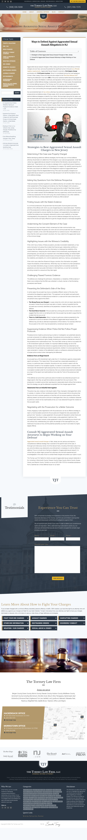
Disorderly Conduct (68, 623)
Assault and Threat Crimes (39, 789)
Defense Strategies (47, 791)
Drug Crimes (56, 793)
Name (37, 536)
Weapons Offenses (9, 61)
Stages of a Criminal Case (29, 805)
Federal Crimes (43, 795)
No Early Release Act (70, 75)
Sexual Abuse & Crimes (41, 628)
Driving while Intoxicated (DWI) (45, 793)
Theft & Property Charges (9, 57)
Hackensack (28, 1)
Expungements (8, 76)
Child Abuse (49, 789)
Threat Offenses (27, 807)
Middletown (59, 1)
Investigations (41, 797)
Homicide (26, 797)
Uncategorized (44, 807)
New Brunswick (50, 1)
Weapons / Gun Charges (14, 628)
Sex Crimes (6, 64)
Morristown (36, 1)
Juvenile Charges (9, 73)
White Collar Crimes (28, 809)
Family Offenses (35, 795)
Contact (41, 816)
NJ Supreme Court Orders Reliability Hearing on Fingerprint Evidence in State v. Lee (10, 105)
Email (52, 536)
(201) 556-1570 (74, 7)
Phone (68, 536)
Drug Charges (7, 49)
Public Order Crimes (57, 801)
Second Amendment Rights (40, 803)
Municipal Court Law (28, 799)
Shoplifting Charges (69, 618)
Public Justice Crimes (47, 801)
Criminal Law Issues (28, 791)
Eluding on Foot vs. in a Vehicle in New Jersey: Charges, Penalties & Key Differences (9, 128)
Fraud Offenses (51, 795)
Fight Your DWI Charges (14, 618)
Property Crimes (27, 801)
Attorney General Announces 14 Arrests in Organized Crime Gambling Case (11, 145)
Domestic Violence (9, 67)
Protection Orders (36, 801)
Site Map (26, 816)
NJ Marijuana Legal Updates (40, 799)
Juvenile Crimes (49, 797)
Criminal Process (38, 791)
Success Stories (40, 805)
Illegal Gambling (33, 797)
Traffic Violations (9, 43)
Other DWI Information (14, 623)
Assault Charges (39, 618)
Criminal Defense (57, 789)
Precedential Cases (52, 799)
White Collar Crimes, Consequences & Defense (10, 85)
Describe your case (41, 544)
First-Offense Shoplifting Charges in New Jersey (9, 137)
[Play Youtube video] (54, 127)
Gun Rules (58, 795)
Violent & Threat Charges (8, 53)
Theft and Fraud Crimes (50, 805)
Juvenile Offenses (58, 797)
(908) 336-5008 (16, 7)
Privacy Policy (34, 816)
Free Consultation (78, 1)
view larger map (11, 720)
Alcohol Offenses (28, 789)
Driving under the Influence (30, 793)
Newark (43, 1)
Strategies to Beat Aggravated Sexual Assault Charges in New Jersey (51, 55)
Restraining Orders (9, 70)
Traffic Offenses (36, 807)
